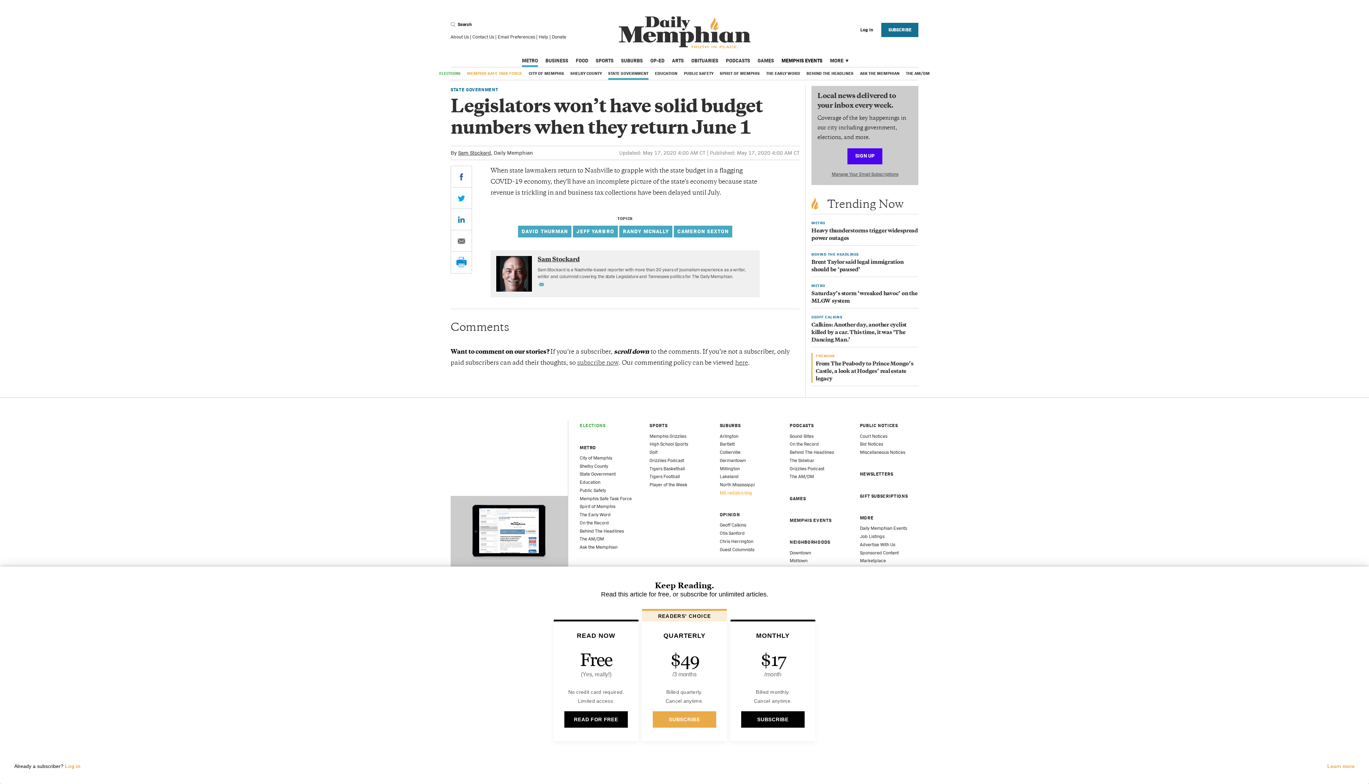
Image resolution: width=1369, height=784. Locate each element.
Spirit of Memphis (740, 73)
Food (582, 60)
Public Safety (698, 73)
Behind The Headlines (829, 73)
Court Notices (873, 436)
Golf (653, 452)
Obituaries (704, 60)
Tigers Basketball (667, 468)
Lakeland (729, 476)
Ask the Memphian (879, 73)
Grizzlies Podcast (667, 460)
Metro (530, 60)
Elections (450, 73)
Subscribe (900, 29)
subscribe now (598, 363)
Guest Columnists (737, 549)
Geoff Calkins (733, 525)
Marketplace (873, 560)
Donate (559, 37)
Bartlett (727, 444)
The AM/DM (918, 73)
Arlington (729, 436)
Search (464, 24)
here (741, 363)
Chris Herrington (736, 541)
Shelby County (586, 73)
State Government (628, 73)
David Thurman (545, 231)
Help (543, 37)
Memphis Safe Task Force (494, 73)
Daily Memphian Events (883, 528)
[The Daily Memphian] (685, 32)
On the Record (594, 523)
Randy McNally (646, 231)
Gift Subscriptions (884, 496)
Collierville (730, 452)
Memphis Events (801, 60)
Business (556, 60)
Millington (730, 468)
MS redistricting (736, 493)
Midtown (798, 560)
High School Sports (669, 444)
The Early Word (783, 73)
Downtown (800, 552)
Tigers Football (665, 476)
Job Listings (872, 536)
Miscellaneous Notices (882, 452)
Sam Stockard (474, 153)
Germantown (733, 460)
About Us (460, 37)
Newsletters (876, 474)
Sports (605, 60)
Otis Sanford (732, 533)
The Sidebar (802, 460)
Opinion (730, 514)
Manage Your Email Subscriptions (865, 174)
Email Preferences (516, 37)
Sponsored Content (879, 552)
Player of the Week (668, 484)
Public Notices (879, 425)
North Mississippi (737, 484)
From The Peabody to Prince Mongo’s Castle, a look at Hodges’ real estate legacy (864, 372)
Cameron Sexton (703, 231)
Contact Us (483, 37)
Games (766, 60)
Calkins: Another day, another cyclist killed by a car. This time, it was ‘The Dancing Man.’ (859, 333)
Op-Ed (657, 60)
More (837, 60)
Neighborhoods (810, 542)
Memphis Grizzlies (668, 436)
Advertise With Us (877, 544)
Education (666, 73)
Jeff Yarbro (595, 231)
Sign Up (865, 156)
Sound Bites (802, 436)
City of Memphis (546, 73)
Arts (678, 60)
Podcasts (738, 60)
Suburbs (632, 60)
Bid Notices (871, 444)
